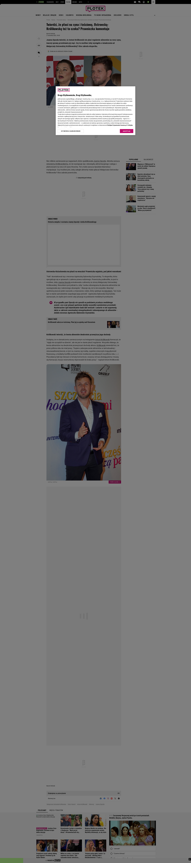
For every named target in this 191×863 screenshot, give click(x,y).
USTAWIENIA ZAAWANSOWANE (70, 131)
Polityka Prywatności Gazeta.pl (117, 125)
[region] (95, 110)
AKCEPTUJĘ (126, 131)
